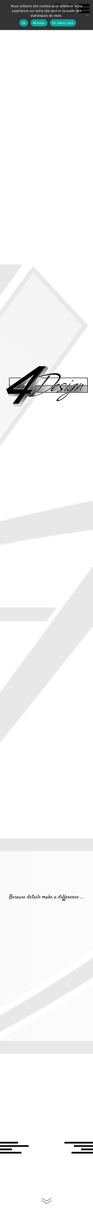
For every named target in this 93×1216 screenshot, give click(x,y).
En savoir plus (63, 23)
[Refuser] (87, 15)
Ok (24, 23)
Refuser (39, 23)
